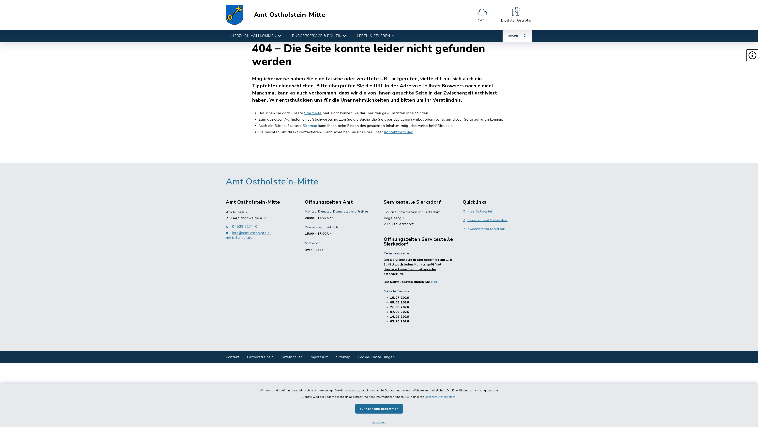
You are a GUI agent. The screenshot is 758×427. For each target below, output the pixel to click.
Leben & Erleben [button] (373, 35)
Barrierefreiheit (260, 357)
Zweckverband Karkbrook (486, 229)
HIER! (435, 282)
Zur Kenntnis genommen (379, 409)
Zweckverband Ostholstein (487, 220)
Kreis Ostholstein (480, 211)
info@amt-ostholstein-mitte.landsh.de (248, 235)
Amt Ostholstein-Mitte (289, 15)
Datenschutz (291, 357)
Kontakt (232, 357)
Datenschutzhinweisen (440, 397)
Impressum (379, 422)
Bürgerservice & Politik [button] (316, 35)
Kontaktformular (398, 132)
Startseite (313, 113)
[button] (752, 55)
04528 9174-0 (244, 226)
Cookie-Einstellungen (376, 357)
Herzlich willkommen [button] (254, 35)
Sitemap (310, 125)
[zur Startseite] (234, 15)
